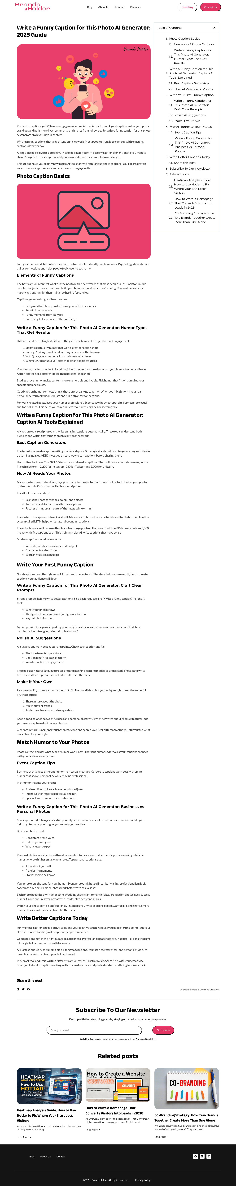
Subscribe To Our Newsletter (190, 168)
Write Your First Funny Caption (191, 95)
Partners (135, 7)
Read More (23, 1137)
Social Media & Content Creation (201, 989)
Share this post (185, 163)
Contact (119, 7)
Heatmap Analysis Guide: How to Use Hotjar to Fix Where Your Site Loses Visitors (192, 186)
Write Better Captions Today (189, 157)
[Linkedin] (202, 1156)
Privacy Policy (142, 1180)
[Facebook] (195, 1156)
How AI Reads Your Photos (194, 89)
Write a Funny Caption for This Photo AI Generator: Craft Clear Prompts (192, 105)
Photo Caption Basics (184, 38)
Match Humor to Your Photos (191, 126)
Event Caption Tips (187, 132)
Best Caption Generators (192, 83)
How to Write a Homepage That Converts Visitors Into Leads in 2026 (194, 203)
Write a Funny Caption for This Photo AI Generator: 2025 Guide (84, 31)
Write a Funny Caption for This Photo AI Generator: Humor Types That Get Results (192, 56)
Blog (89, 7)
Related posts (179, 174)
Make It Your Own (187, 121)
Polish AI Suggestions (190, 115)
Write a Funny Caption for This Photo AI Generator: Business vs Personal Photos (193, 145)
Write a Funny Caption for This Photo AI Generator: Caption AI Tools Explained (191, 73)
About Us (103, 7)
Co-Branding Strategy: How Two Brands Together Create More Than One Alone (195, 218)
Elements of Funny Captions (194, 44)
